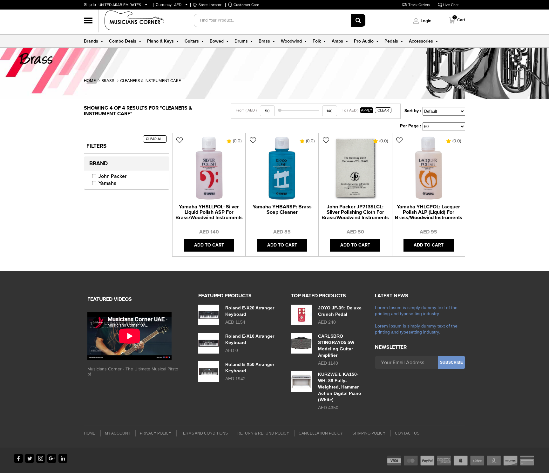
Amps (337, 41)
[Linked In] (62, 458)
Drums (241, 41)
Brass (264, 41)
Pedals (391, 41)
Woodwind (291, 41)
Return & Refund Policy (263, 433)
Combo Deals (122, 41)
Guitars (192, 41)
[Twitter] (29, 458)
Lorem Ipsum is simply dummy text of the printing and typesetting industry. (416, 310)
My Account (117, 433)
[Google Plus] (51, 458)
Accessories (421, 41)
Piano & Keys (160, 41)
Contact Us (407, 433)
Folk (317, 41)
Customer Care (246, 5)
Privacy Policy (155, 433)
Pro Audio (364, 41)
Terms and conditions (204, 433)
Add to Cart (209, 245)
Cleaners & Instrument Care (150, 80)
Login (426, 21)
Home (90, 80)
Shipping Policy (368, 433)
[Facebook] (18, 458)
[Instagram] (40, 458)
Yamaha (107, 183)
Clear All (155, 139)
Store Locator (210, 5)
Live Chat (451, 5)
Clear (383, 110)
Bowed (217, 41)
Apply (366, 110)
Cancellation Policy (321, 433)
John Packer (112, 176)
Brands (91, 41)
